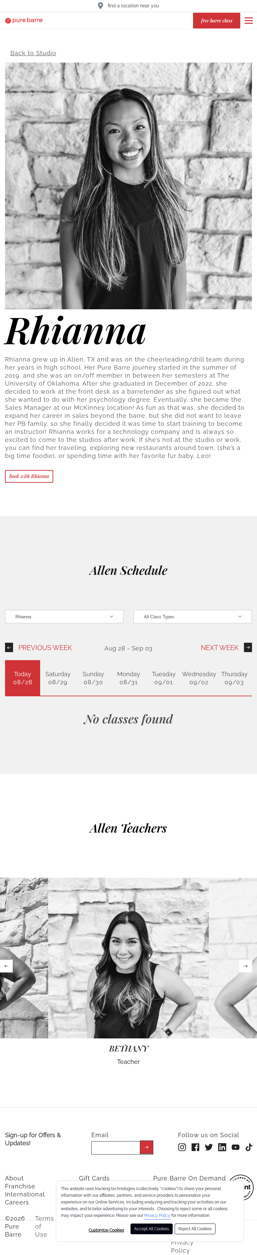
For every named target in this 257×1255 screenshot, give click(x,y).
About (14, 1178)
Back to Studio (33, 53)
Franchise (20, 1186)
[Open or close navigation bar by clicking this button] (248, 20)
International (25, 1194)
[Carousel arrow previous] (6, 966)
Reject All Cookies (195, 1229)
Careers (17, 1202)
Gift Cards (94, 1178)
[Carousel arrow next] (245, 966)
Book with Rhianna (29, 476)
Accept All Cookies (151, 1229)
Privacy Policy (157, 1215)
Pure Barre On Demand (189, 1178)
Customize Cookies (106, 1230)
